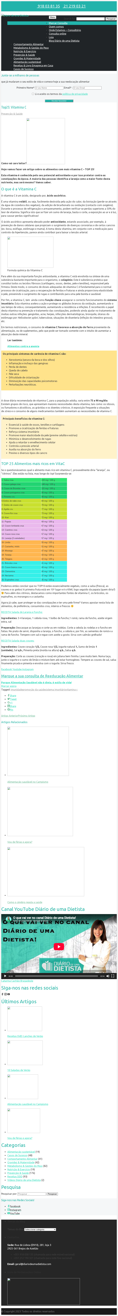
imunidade (17, 689)
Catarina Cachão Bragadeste (17, 980)
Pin (11, 709)
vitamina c (72, 689)
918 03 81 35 (48, 6)
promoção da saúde (34, 689)
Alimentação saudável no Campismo (27, 781)
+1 (11, 702)
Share (13, 695)
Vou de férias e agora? (19, 842)
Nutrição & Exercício (25, 51)
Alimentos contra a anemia (23, 346)
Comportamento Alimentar (29, 44)
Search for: (70, 18)
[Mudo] (107, 976)
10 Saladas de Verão (18, 1070)
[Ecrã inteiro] (112, 976)
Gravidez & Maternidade (27, 58)
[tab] (59, 612)
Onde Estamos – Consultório (65, 30)
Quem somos (56, 26)
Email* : (68, 87)
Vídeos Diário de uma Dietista (24, 1180)
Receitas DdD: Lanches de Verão (25, 1036)
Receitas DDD (14, 1176)
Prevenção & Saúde (24, 55)
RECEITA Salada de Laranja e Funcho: (22, 612)
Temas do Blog (15, 1229)
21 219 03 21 (74, 6)
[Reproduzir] (5, 976)
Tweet (13, 699)
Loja (51, 37)
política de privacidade (75, 94)
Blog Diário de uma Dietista (64, 40)
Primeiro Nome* (25, 87)
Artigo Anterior (9, 715)
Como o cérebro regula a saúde (24, 902)
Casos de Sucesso (24, 69)
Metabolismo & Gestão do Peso (31, 47)
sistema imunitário (55, 689)
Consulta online (57, 33)
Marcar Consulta (58, 23)
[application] (59, 946)
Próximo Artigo (26, 715)
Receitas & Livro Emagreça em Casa (33, 65)
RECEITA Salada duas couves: (17, 640)
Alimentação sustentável (27, 62)
